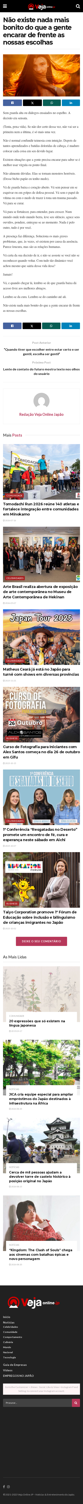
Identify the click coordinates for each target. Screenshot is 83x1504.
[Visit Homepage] (41, 6)
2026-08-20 (16, 1109)
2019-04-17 (16, 1031)
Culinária (8, 1342)
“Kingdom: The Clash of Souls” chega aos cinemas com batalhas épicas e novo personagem (40, 1254)
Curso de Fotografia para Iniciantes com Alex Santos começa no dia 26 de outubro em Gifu (41, 752)
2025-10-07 (10, 846)
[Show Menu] (5, 6)
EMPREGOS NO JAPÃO (18, 1375)
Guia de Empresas (15, 1364)
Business (12, 738)
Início (6, 1317)
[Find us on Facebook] (4, 1487)
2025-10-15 (10, 763)
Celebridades (14, 578)
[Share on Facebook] (12, 103)
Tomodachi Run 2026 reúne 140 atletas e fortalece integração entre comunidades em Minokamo (41, 509)
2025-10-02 (10, 928)
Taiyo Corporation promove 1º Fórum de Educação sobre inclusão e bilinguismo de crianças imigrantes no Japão (40, 917)
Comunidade (14, 495)
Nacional (8, 1352)
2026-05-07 (10, 603)
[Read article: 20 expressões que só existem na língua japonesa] (41, 994)
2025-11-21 (10, 680)
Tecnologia (9, 1357)
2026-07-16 (10, 520)
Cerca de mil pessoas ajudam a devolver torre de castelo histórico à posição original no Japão (40, 1176)
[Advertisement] (41, 1438)
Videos (7, 1370)
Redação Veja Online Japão (41, 414)
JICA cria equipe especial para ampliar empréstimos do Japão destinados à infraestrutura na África (41, 1098)
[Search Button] (78, 6)
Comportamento (12, 1337)
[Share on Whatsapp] (52, 103)
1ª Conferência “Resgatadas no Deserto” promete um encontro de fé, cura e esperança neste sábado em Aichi (40, 834)
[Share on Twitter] (32, 103)
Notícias (14, 1089)
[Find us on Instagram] (8, 1487)
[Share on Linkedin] (71, 103)
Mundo (7, 1347)
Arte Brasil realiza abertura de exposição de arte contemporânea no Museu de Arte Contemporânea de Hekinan (40, 592)
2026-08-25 (16, 1186)
